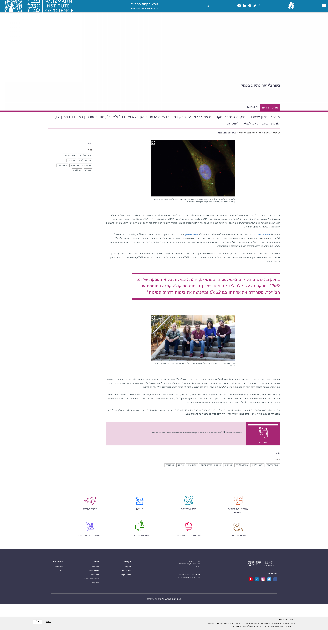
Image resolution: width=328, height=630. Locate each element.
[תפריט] (324, 5)
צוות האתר (95, 583)
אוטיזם (88, 170)
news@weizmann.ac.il (187, 575)
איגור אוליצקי (85, 155)
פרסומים (267, 133)
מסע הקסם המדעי (144, 6)
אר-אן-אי (71, 160)
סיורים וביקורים (126, 575)
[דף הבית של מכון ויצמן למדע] (262, 564)
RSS (61, 571)
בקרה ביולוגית (85, 160)
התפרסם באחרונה (262, 234)
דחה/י (48, 622)
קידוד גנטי (62, 165)
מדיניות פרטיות (94, 571)
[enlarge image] (153, 143)
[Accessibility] (291, 5)
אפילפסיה (77, 170)
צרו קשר (128, 567)
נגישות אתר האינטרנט (91, 579)
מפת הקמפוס (126, 571)
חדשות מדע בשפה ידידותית (250, 133)
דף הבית (276, 133)
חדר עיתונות (59, 567)
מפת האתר (95, 567)
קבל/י (37, 621)
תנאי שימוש (95, 575)
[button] (207, 5)
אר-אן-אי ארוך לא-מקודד (81, 165)
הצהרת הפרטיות (237, 626)
